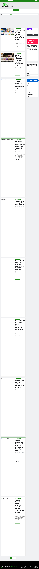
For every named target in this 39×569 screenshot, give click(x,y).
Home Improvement (23, 9)
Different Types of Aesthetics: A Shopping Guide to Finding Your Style (19, 60)
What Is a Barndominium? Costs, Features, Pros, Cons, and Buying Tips (32, 55)
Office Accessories (4, 11)
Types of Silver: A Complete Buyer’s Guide (20, 202)
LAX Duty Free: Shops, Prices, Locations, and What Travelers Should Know (31, 59)
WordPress (11, 566)
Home (2, 9)
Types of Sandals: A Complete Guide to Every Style (19, 85)
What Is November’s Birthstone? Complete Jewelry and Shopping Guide (19, 445)
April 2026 (28, 75)
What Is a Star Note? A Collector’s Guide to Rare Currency (19, 384)
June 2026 (28, 71)
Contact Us (28, 567)
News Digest (15, 566)
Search (29, 29)
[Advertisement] (20, 21)
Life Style (29, 9)
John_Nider (18, 67)
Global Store (16, 9)
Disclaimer (31, 566)
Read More (17, 76)
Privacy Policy (22, 567)
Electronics (7, 9)
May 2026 (28, 73)
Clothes (28, 83)
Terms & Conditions (36, 567)
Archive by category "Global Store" (8, 14)
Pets (28, 96)
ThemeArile (2, 567)
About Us (25, 567)
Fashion (11, 9)
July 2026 (28, 69)
